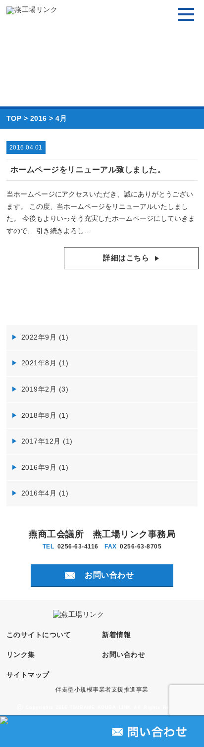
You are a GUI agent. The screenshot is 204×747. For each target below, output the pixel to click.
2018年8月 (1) (45, 415)
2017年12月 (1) (47, 441)
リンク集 (20, 654)
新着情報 (116, 635)
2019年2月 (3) (45, 389)
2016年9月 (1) (45, 467)
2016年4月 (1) (45, 493)
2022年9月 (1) (45, 337)
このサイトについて (38, 635)
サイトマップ (28, 675)
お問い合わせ (123, 654)
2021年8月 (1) (45, 363)
